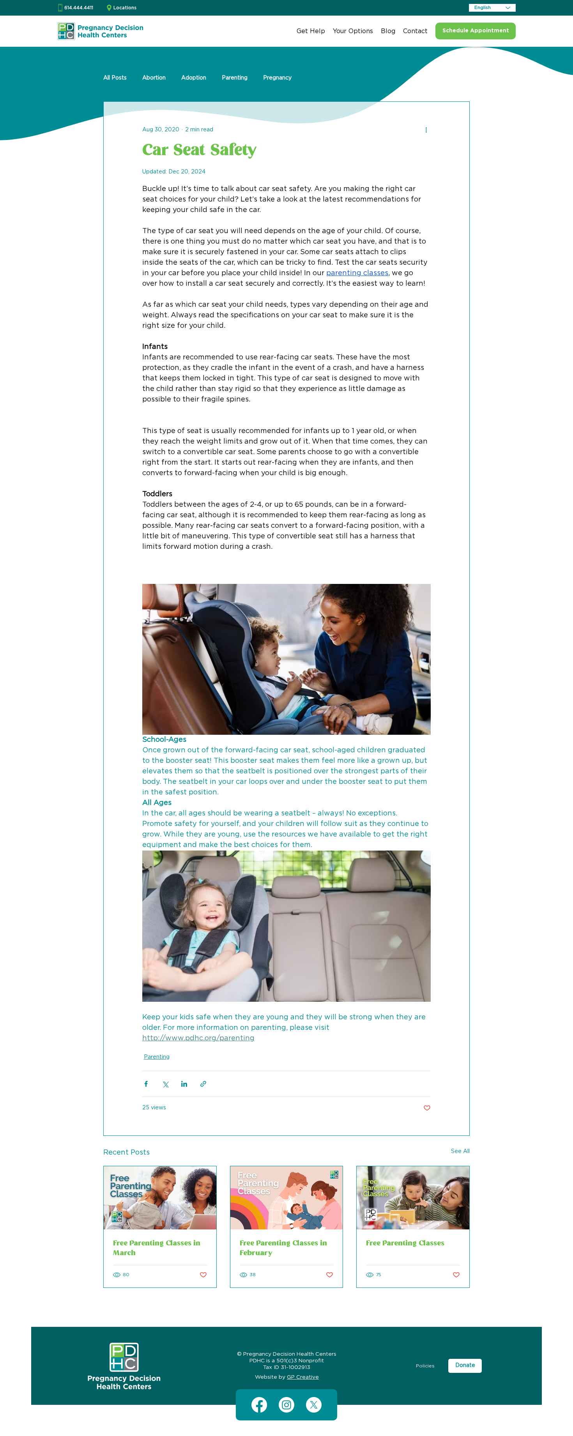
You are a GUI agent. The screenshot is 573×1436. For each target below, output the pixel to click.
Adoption (193, 78)
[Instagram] (286, 1405)
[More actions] (426, 129)
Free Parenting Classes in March (156, 1248)
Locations (124, 7)
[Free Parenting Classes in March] (160, 1197)
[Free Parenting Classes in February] (286, 1197)
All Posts (115, 78)
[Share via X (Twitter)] (165, 1084)
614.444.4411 (78, 7)
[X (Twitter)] (314, 1405)
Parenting (235, 78)
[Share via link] (203, 1084)
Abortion (154, 78)
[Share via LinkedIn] (184, 1084)
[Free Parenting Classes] (413, 1197)
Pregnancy (277, 78)
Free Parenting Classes (405, 1244)
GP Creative (303, 1377)
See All (460, 1151)
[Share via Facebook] (146, 1084)
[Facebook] (259, 1405)
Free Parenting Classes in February (283, 1248)
